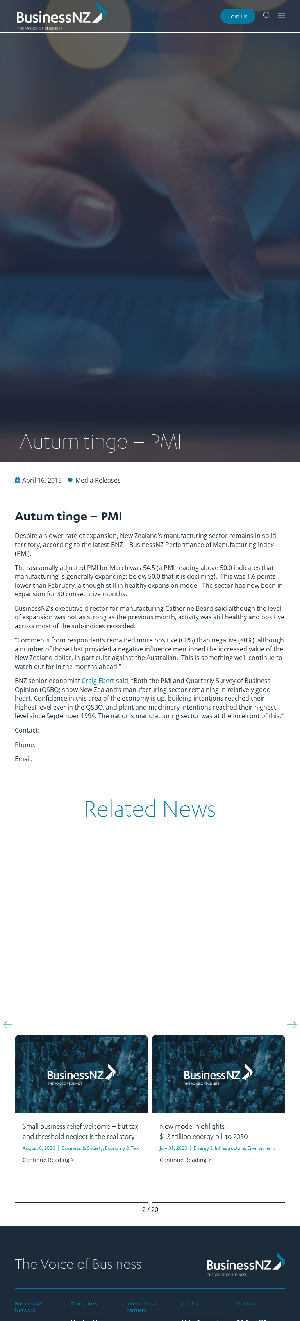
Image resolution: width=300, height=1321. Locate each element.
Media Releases (98, 480)
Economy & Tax (122, 1148)
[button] (8, 1025)
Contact (246, 1303)
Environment (261, 1148)
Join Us (190, 1303)
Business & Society (82, 1148)
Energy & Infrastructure (219, 1148)
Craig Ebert (98, 680)
